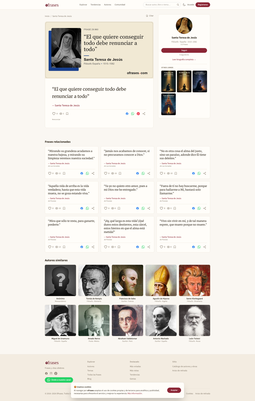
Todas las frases (94, 374)
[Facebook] (46, 373)
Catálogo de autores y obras (184, 366)
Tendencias (96, 4)
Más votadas (135, 366)
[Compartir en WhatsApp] (132, 113)
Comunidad (120, 4)
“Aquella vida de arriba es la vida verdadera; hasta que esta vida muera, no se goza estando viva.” (68, 189)
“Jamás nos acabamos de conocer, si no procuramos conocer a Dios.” (127, 152)
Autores (107, 4)
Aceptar (174, 390)
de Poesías (52, 201)
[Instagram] (51, 373)
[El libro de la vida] (184, 81)
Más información (135, 393)
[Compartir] (144, 113)
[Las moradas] (168, 104)
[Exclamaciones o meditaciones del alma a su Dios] (200, 81)
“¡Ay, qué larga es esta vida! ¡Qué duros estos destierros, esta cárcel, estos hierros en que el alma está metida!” (125, 226)
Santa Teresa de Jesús (62, 16)
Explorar (83, 4)
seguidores (184, 55)
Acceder (190, 4)
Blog (89, 378)
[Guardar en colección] (67, 113)
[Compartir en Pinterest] (138, 113)
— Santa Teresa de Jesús (66, 105)
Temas (90, 370)
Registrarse (203, 4)
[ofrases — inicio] (53, 5)
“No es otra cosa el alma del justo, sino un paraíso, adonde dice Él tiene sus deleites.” (183, 154)
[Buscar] (179, 4)
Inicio (47, 16)
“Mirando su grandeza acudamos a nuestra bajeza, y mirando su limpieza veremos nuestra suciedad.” (71, 154)
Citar (151, 15)
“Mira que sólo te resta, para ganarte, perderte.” (71, 222)
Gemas (133, 378)
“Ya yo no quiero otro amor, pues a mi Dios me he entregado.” (125, 187)
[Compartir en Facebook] (127, 113)
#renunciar (56, 119)
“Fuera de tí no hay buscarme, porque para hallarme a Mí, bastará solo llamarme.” (183, 189)
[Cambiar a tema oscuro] (184, 4)
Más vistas (134, 370)
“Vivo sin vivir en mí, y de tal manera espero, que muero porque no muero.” (183, 222)
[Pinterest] (55, 373)
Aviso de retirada (179, 370)
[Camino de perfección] (168, 81)
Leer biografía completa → (184, 59)
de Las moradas (54, 166)
